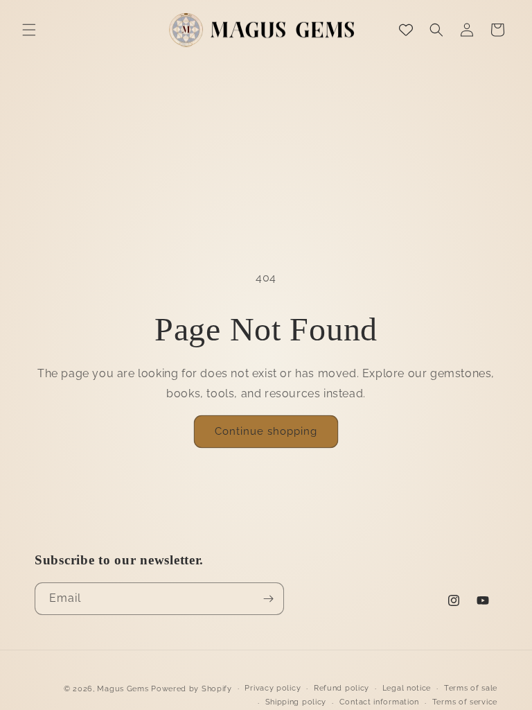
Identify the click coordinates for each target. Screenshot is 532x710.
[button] (29, 30)
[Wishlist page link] (406, 30)
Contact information (379, 702)
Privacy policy (273, 688)
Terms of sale (470, 688)
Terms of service (464, 702)
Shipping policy (296, 702)
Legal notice (406, 688)
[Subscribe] (268, 598)
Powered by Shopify (191, 688)
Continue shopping (266, 431)
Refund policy (341, 688)
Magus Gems (122, 688)
